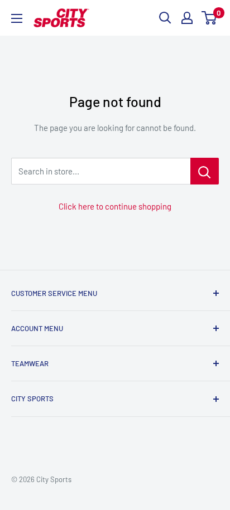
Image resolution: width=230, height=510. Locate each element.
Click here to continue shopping (115, 206)
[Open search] (165, 18)
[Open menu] (16, 18)
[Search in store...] (204, 171)
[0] (210, 18)
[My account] (187, 18)
